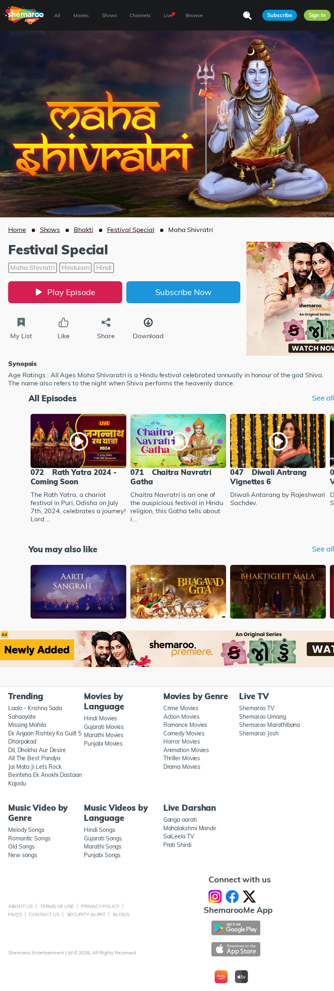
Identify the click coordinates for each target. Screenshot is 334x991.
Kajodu (17, 783)
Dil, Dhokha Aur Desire (37, 750)
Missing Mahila (27, 724)
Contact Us (44, 914)
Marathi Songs (102, 846)
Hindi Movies (100, 718)
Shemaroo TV (257, 708)
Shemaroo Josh (259, 733)
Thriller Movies (181, 758)
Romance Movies (185, 724)
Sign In (317, 15)
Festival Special (130, 229)
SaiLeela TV (178, 836)
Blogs (121, 914)
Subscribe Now (183, 292)
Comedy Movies (183, 733)
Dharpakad (22, 741)
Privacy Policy (100, 906)
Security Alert (86, 914)
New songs (22, 855)
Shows (50, 229)
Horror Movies (181, 741)
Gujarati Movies (104, 727)
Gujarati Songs (103, 838)
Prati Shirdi (177, 845)
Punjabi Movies (103, 743)
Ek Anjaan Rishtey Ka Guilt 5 (44, 733)
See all (323, 398)
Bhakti (83, 229)
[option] (78, 469)
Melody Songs (26, 829)
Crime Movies (180, 708)
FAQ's (15, 914)
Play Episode (71, 292)
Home (17, 229)
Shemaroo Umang (262, 716)
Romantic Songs (29, 838)
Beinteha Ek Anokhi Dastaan (45, 775)
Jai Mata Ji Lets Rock (35, 766)
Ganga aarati (180, 819)
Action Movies (181, 716)
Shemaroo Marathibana (269, 724)
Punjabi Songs (102, 855)
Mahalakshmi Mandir (189, 828)
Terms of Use (57, 906)
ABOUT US (20, 906)
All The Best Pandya (34, 758)
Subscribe (279, 15)
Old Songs (21, 846)
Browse (194, 15)
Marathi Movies (103, 735)
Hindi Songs (99, 829)
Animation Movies (186, 750)
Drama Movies (181, 766)
